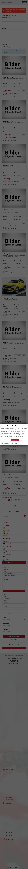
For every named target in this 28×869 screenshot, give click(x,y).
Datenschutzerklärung (6, 443)
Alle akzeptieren (14, 440)
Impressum (15, 443)
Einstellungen (23, 440)
